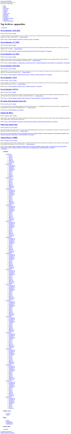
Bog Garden (6, 8)
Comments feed (9, 422)
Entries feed (8, 421)
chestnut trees (20, 39)
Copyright (5, 10)
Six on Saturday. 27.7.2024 (10, 42)
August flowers (26, 121)
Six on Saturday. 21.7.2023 (10, 54)
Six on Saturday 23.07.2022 (10, 66)
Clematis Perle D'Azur (30, 62)
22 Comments (20, 109)
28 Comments (31, 134)
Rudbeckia (8, 134)
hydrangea (32, 74)
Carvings (5, 9)
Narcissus (5, 17)
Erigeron (56, 146)
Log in (7, 420)
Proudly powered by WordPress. (8, 432)
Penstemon (3, 134)
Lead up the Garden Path (6, 1)
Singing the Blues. (7, 113)
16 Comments (36, 39)
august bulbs (20, 121)
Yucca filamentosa (59, 62)
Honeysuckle (35, 51)
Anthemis (23, 146)
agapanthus (14, 39)
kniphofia (64, 133)
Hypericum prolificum (35, 98)
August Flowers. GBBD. (9, 137)
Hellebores (5, 14)
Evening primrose (57, 133)
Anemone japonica (21, 86)
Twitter (7, 414)
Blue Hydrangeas (47, 121)
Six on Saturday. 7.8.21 (9, 77)
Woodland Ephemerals (8, 20)
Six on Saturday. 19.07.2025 (10, 30)
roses (30, 147)
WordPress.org (9, 423)
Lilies (67, 133)
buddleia (19, 98)
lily (22, 147)
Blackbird (19, 74)
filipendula (64, 146)
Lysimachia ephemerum (41, 62)
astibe (27, 146)
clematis (19, 51)
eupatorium (50, 133)
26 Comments (67, 62)
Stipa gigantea (42, 51)
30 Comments (54, 121)
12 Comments (39, 86)
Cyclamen (51, 146)
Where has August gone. (9, 124)
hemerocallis (29, 51)
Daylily (23, 74)
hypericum (14, 147)
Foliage (5, 12)
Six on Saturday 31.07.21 (9, 89)
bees (32, 133)
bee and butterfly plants (25, 133)
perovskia (33, 86)
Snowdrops (5, 19)
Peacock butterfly (50, 62)
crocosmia (26, 39)
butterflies (28, 86)
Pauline (14, 33)
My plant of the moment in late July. (13, 101)
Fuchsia (30, 39)
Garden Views (6, 13)
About (4, 7)
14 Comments (49, 74)
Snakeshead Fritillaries (8, 18)
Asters (18, 133)
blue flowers (39, 121)
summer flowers (14, 134)
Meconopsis (6, 15)
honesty (27, 74)
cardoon (42, 146)
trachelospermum (35, 147)
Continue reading (23, 37)
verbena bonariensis (23, 134)
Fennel (59, 146)
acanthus (14, 146)
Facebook (8, 413)
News (6, 39)
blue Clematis (33, 121)
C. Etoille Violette (21, 62)
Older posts (4, 27)
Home (4, 6)
